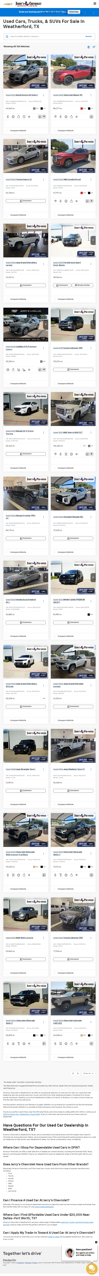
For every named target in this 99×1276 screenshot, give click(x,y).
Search (88, 36)
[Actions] (43, 95)
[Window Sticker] (44, 116)
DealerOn (21, 1262)
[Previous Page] (73, 1073)
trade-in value (53, 1237)
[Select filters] (88, 47)
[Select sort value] (93, 46)
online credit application (44, 1207)
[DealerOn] (9, 1260)
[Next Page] (77, 1073)
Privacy (35, 1262)
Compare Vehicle (18, 131)
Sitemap (28, 1262)
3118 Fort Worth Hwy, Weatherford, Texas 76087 (21, 1114)
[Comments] (40, 116)
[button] (45, 71)
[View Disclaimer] (29, 116)
